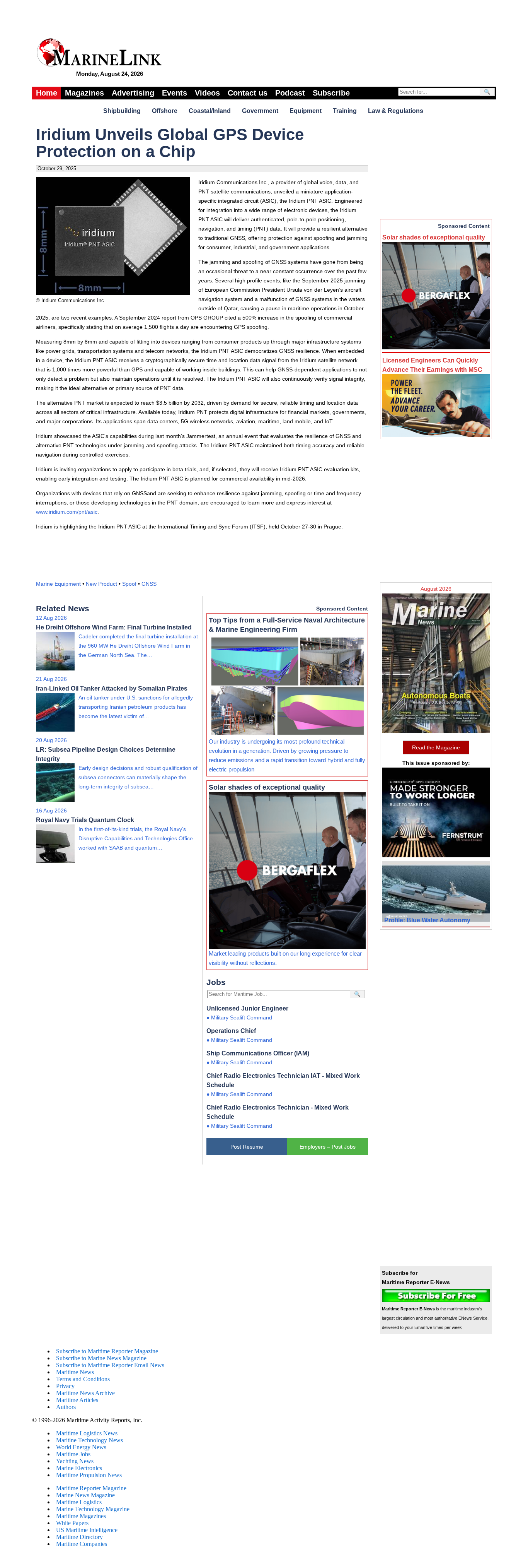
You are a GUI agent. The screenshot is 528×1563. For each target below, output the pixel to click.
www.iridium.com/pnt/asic (66, 512)
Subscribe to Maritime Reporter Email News (110, 1365)
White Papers (72, 1523)
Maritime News (75, 1372)
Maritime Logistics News (87, 1433)
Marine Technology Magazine (92, 1509)
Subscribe (331, 93)
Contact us (247, 93)
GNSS (149, 584)
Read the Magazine (436, 747)
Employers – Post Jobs (328, 1147)
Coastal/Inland (210, 111)
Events (174, 93)
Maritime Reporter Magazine (91, 1488)
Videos (207, 93)
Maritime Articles (77, 1400)
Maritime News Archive (85, 1393)
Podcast (290, 93)
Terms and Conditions (83, 1379)
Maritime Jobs (73, 1454)
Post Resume (246, 1147)
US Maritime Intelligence (87, 1530)
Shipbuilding (122, 111)
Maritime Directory (79, 1537)
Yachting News (75, 1461)
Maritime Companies (81, 1544)
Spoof (129, 584)
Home (46, 93)
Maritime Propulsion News (89, 1475)
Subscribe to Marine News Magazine (101, 1358)
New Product (101, 584)
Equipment (306, 111)
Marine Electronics (79, 1468)
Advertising (133, 93)
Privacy (65, 1386)
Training (345, 111)
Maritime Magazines (81, 1516)
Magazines (84, 93)
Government (260, 111)
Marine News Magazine (85, 1495)
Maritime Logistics (79, 1502)
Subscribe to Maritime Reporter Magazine (107, 1351)
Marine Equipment (58, 584)
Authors (66, 1407)
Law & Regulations (395, 111)
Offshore (164, 111)
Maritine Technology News (89, 1440)
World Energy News (81, 1447)
